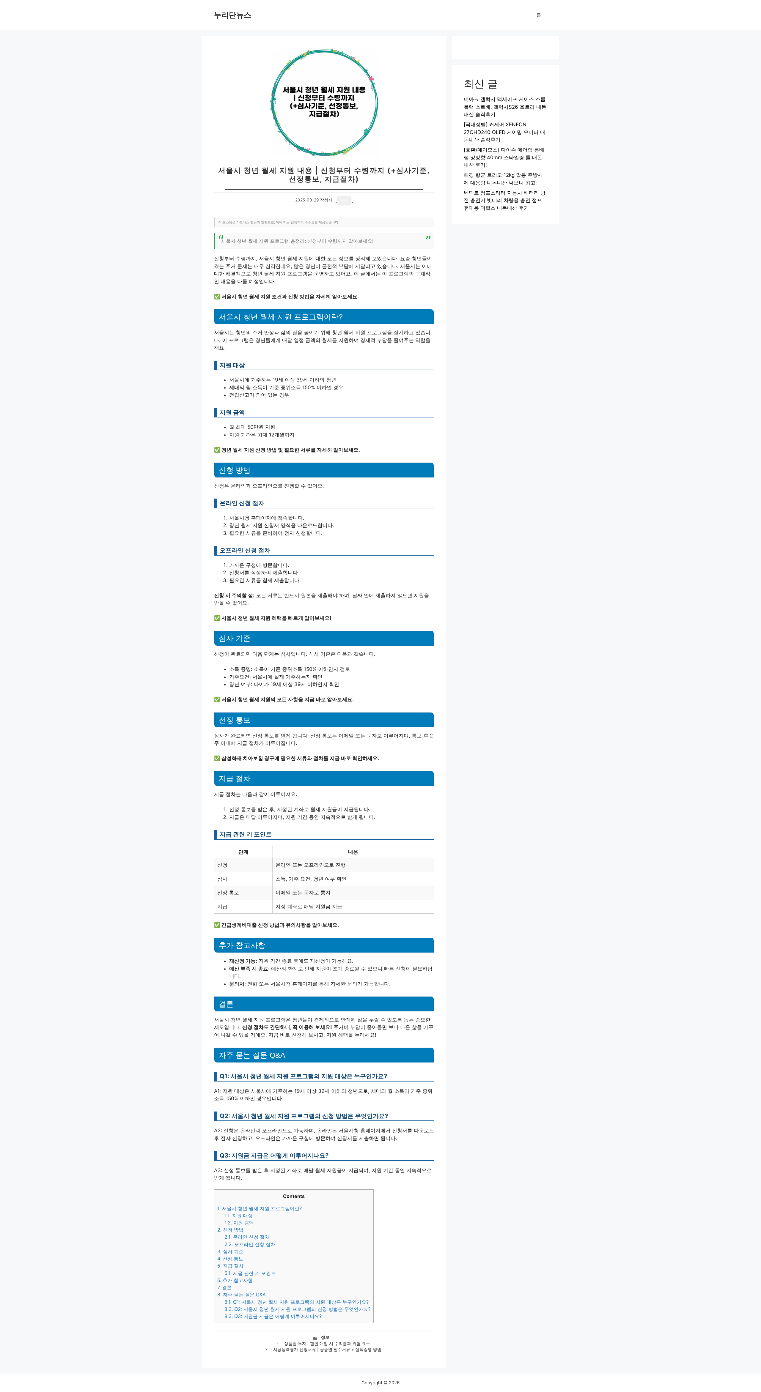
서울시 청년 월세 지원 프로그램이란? (259, 1208)
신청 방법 (230, 1230)
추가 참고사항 (235, 1280)
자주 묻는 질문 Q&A (241, 1295)
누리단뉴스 (232, 14)
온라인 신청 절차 (246, 1237)
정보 (325, 1337)
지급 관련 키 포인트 (250, 1273)
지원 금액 (239, 1223)
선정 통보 (230, 1259)
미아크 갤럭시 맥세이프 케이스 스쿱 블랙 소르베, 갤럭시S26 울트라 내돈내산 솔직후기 (505, 106)
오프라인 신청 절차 (249, 1244)
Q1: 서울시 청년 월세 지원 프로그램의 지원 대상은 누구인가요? (296, 1302)
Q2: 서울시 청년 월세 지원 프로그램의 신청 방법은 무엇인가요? (297, 1309)
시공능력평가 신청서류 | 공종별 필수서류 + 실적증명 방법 (327, 1349)
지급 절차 (230, 1266)
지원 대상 (238, 1215)
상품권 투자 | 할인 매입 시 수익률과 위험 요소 (327, 1343)
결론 (224, 1287)
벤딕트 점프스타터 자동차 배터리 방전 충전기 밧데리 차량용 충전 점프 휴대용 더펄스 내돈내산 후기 (504, 200)
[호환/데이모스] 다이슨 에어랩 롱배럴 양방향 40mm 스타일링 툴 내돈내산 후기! (504, 157)
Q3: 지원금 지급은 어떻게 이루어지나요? (273, 1316)
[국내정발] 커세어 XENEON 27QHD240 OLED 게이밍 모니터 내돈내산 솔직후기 (504, 132)
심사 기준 (230, 1251)
